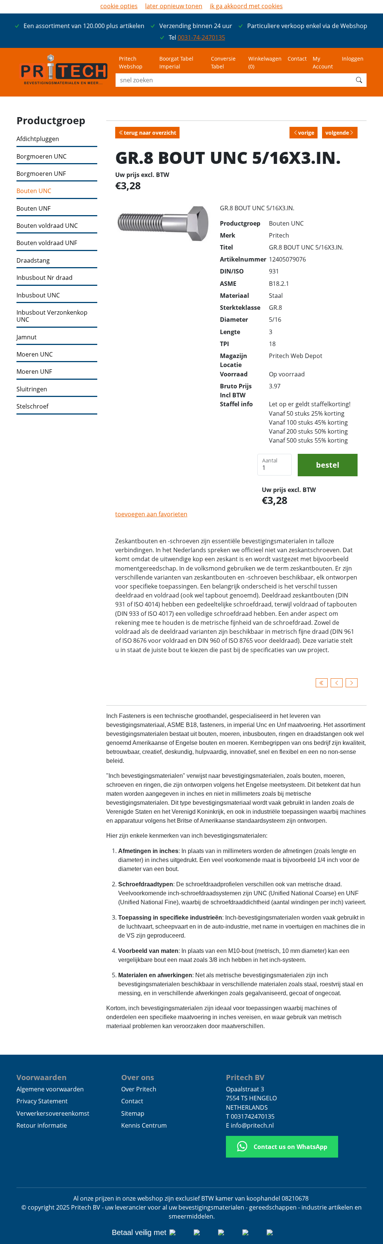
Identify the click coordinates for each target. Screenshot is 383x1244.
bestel (327, 464)
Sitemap (132, 1113)
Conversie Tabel (223, 62)
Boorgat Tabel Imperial (176, 62)
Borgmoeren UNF (41, 173)
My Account (323, 62)
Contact (297, 58)
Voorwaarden (41, 1077)
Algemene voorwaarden (50, 1089)
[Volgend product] (352, 682)
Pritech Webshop (131, 62)
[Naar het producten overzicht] (322, 682)
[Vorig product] (337, 682)
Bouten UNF (33, 208)
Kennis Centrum (144, 1125)
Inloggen (353, 58)
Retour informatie (41, 1125)
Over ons (137, 1077)
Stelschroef (32, 406)
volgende (337, 132)
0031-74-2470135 (201, 37)
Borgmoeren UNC (41, 156)
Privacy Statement (42, 1101)
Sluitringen (31, 389)
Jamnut (26, 337)
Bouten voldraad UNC (47, 225)
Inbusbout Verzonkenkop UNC (52, 316)
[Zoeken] (359, 80)
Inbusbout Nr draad (44, 277)
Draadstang (33, 260)
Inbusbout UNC (38, 295)
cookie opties (119, 6)
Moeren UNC (34, 354)
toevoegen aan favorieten (151, 514)
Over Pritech (138, 1089)
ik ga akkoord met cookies (246, 6)
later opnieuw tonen (173, 6)
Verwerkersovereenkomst (52, 1113)
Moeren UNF (34, 371)
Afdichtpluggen (37, 139)
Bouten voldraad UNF (46, 243)
